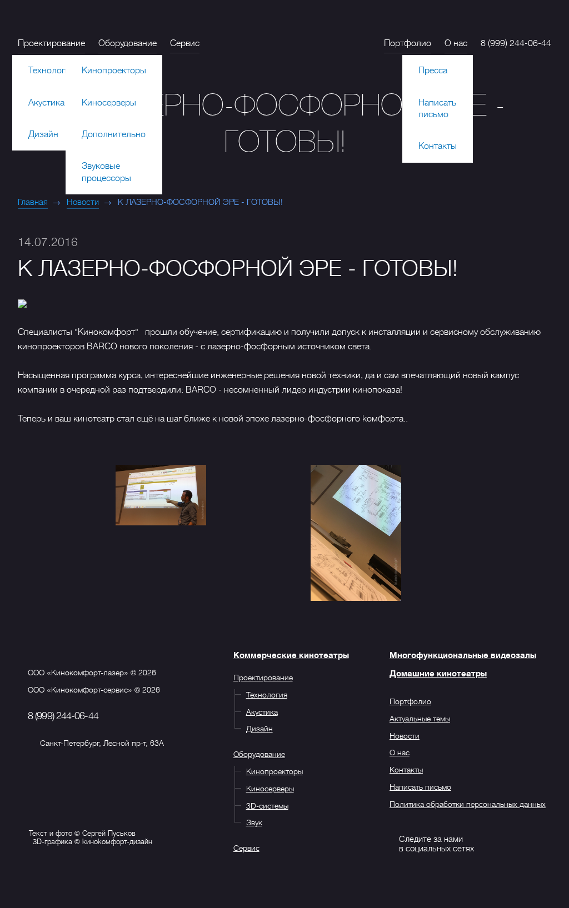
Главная (33, 202)
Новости (83, 202)
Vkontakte (379, 843)
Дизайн (43, 134)
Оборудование (127, 43)
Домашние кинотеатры (438, 674)
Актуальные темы (420, 718)
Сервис (184, 43)
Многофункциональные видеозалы (463, 655)
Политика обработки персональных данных (468, 804)
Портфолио (407, 43)
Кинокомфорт (291, 39)
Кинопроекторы (114, 71)
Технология (51, 71)
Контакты (437, 146)
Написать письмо (437, 108)
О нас (456, 43)
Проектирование (51, 43)
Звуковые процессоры (106, 172)
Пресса (432, 71)
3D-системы (267, 805)
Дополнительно (114, 134)
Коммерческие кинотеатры (291, 655)
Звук (254, 822)
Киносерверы (109, 103)
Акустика (46, 103)
